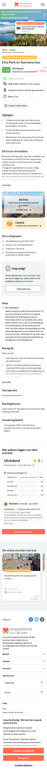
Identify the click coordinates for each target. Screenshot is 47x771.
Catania (12, 49)
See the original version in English (14, 17)
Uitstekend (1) (12, 477)
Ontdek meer (22, 209)
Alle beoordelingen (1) (17, 473)
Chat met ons (23, 288)
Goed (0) (10, 482)
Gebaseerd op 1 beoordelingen (24, 71)
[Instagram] (41, 619)
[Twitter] (36, 619)
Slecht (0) (10, 491)
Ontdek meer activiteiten (26, 225)
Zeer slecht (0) (12, 495)
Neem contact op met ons (13, 712)
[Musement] (23, 4)
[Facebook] (30, 619)
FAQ (4, 709)
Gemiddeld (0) (12, 486)
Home (4, 49)
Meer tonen (8, 523)
